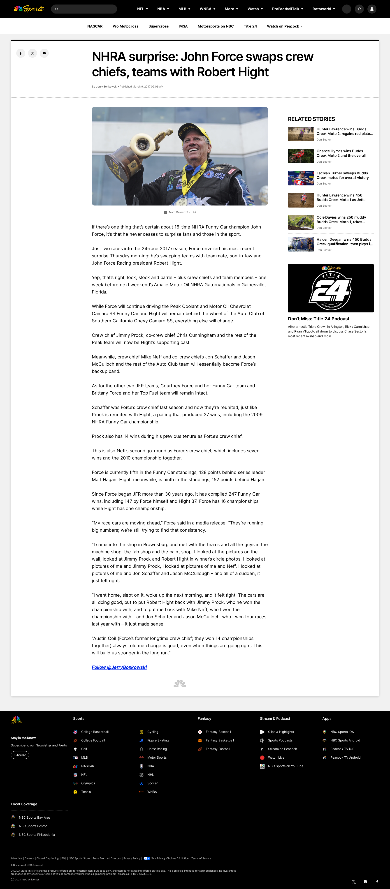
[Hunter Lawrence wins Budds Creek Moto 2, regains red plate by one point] (301, 134)
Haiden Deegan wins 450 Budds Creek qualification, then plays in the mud (344, 241)
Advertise (16, 858)
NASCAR (95, 26)
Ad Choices (114, 858)
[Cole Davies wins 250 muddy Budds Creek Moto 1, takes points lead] (301, 222)
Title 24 (250, 26)
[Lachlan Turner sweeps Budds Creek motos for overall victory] (301, 178)
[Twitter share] (32, 53)
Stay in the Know (23, 738)
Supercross (159, 26)
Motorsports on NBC (216, 26)
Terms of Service (201, 858)
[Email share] (44, 53)
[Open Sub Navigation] (147, 9)
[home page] (29, 9)
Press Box (98, 858)
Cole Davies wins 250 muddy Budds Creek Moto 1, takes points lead (341, 219)
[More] (346, 9)
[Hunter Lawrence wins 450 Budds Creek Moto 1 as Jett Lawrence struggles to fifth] (301, 200)
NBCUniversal (35, 865)
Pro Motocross (125, 26)
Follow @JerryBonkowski (119, 667)
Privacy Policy (131, 858)
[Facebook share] (20, 53)
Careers (29, 858)
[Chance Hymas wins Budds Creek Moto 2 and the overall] (301, 156)
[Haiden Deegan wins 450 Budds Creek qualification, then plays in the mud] (301, 244)
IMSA (183, 26)
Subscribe (20, 755)
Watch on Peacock (283, 26)
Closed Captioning (48, 858)
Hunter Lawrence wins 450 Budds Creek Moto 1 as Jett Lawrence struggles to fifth (340, 197)
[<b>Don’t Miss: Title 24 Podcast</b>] (331, 288)
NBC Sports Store (79, 858)
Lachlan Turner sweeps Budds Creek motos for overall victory (343, 175)
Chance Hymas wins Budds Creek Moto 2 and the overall (341, 153)
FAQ (63, 858)
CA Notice (183, 858)
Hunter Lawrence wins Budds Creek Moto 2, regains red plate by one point (343, 131)
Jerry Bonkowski (106, 86)
